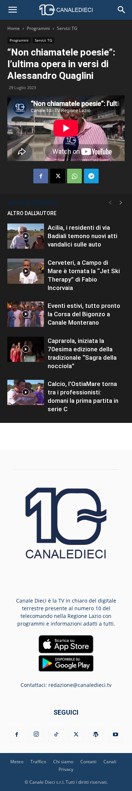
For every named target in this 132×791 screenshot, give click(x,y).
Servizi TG (67, 28)
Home (13, 28)
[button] (12, 10)
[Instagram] (36, 734)
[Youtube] (115, 734)
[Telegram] (91, 176)
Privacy (66, 769)
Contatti (88, 761)
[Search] (121, 10)
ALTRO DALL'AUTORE (31, 213)
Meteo (16, 761)
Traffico (38, 761)
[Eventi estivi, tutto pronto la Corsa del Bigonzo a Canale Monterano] (25, 314)
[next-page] (121, 202)
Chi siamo (63, 761)
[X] (57, 176)
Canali (109, 761)
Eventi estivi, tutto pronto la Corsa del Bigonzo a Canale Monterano (84, 314)
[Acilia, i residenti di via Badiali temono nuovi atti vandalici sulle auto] (25, 236)
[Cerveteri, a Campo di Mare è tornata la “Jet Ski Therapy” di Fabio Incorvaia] (25, 271)
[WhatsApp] (74, 176)
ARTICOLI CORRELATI (32, 203)
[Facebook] (40, 176)
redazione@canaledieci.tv (79, 684)
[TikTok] (56, 734)
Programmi (38, 28)
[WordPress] (95, 734)
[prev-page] (110, 202)
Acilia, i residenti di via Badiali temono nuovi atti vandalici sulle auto (82, 236)
